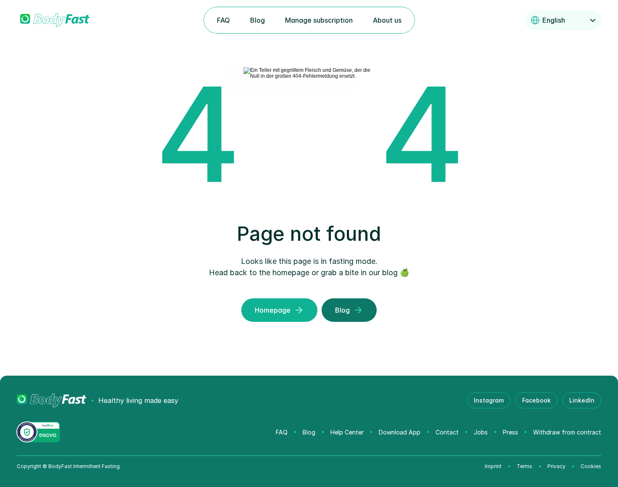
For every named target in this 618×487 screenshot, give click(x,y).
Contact (447, 432)
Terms (524, 466)
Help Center (347, 432)
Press (510, 432)
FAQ (282, 432)
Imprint (493, 466)
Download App (399, 432)
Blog (309, 432)
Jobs (481, 432)
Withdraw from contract (567, 432)
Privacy (556, 466)
